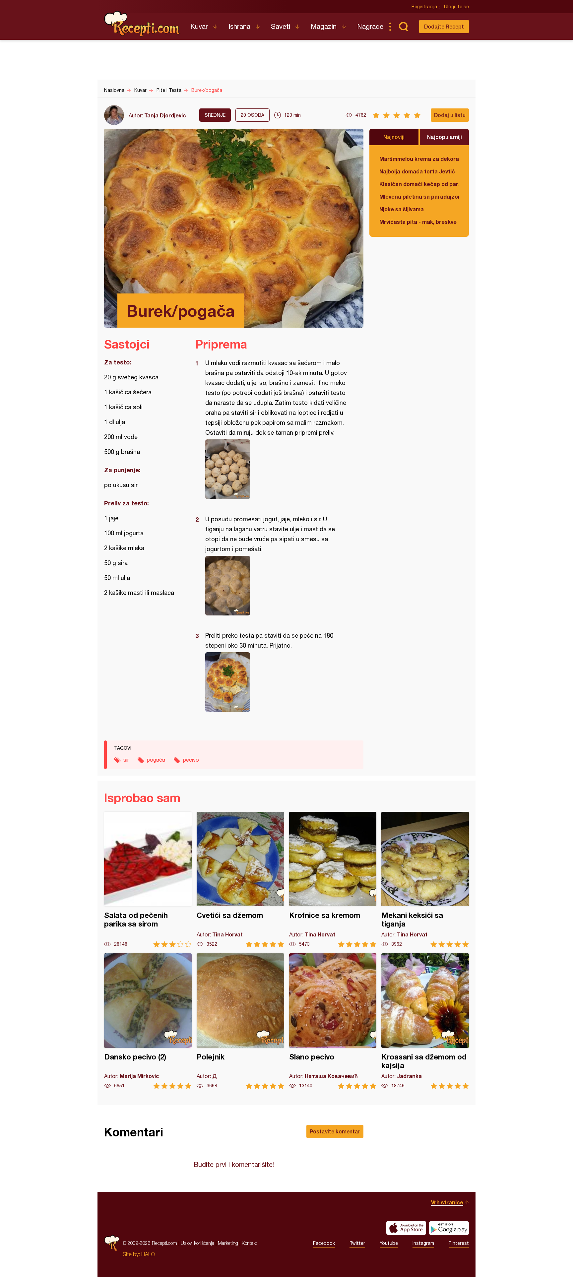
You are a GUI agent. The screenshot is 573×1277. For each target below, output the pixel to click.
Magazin (324, 26)
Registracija (424, 6)
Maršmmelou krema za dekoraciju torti (419, 159)
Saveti (280, 26)
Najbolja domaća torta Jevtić (417, 171)
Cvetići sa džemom (240, 879)
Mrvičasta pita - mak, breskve (418, 222)
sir (126, 760)
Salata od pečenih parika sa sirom (148, 879)
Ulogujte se (456, 6)
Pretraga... (403, 26)
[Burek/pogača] (276, 469)
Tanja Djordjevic (165, 115)
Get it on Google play (449, 1228)
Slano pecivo (333, 1021)
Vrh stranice (447, 1202)
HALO (148, 1254)
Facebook (324, 1243)
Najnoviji (394, 137)
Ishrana (239, 26)
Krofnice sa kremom (333, 879)
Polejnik (240, 1021)
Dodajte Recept (444, 26)
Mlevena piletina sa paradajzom (419, 196)
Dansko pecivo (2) (148, 1021)
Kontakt (249, 1243)
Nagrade (370, 26)
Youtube (389, 1243)
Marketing (228, 1243)
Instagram (423, 1243)
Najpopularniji (444, 137)
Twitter (357, 1243)
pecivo (191, 760)
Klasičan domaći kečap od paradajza (419, 184)
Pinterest (459, 1243)
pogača (156, 760)
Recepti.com (142, 24)
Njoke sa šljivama (401, 209)
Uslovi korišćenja (197, 1243)
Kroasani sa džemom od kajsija (425, 1021)
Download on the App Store (406, 1228)
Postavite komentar (335, 1131)
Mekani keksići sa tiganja (425, 879)
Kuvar (199, 26)
